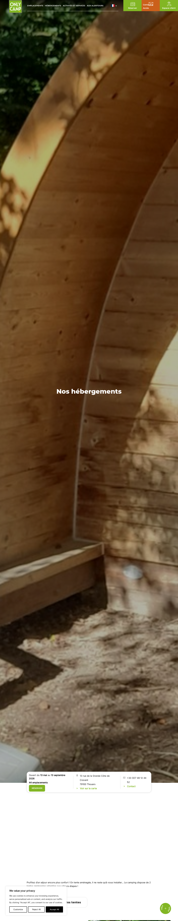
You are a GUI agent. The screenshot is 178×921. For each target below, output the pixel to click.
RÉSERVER (37, 788)
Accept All (54, 909)
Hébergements (53, 5)
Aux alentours (95, 5)
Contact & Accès (148, 6)
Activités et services (74, 5)
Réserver (132, 8)
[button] (114, 5)
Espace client (169, 8)
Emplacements (35, 5)
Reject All (36, 909)
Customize (18, 909)
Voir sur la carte (88, 788)
